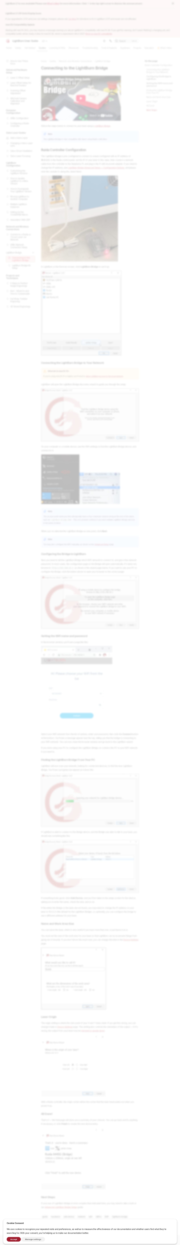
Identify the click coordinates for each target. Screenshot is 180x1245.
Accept (13, 1239)
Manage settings (33, 1239)
